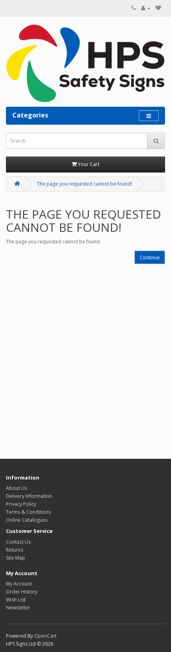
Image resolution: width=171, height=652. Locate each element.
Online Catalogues (26, 520)
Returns (14, 549)
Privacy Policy (21, 504)
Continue (150, 257)
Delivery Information (29, 496)
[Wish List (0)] (158, 8)
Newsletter (18, 607)
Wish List (15, 599)
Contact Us (18, 541)
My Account (19, 583)
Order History (21, 591)
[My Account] (145, 8)
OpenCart (45, 635)
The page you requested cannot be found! (84, 183)
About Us (16, 488)
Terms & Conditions (28, 512)
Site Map (15, 557)
